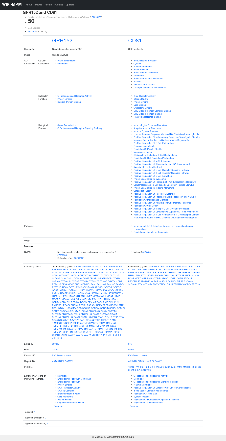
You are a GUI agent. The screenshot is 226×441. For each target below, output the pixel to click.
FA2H (93, 284)
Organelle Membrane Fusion (70, 402)
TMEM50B (98, 329)
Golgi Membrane (65, 396)
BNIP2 (75, 272)
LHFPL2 (56, 296)
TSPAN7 (107, 332)
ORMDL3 (66, 302)
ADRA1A (153, 266)
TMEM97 (56, 332)
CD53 (63, 275)
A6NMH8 (132, 361)
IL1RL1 (55, 293)
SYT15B (75, 320)
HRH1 (131, 275)
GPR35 (180, 272)
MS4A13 (66, 299)
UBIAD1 (56, 335)
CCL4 (121, 272)
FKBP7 (141, 272)
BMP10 (68, 272)
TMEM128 (100, 323)
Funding (58, 4)
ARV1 (102, 269)
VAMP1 (71, 335)
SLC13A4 (73, 311)
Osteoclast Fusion (142, 190)
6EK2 (137, 369)
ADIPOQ (104, 266)
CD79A (137, 269)
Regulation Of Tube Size (145, 393)
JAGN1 (80, 293)
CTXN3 (116, 278)
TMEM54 (108, 329)
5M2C (161, 366)
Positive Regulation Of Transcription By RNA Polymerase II (162, 163)
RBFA (99, 305)
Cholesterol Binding (143, 107)
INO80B (159, 275)
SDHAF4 (165, 281)
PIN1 (111, 302)
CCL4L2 (56, 275)
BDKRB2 (176, 266)
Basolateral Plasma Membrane (148, 78)
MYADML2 (76, 299)
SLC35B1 (112, 311)
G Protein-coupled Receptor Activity (74, 95)
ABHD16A (87, 266)
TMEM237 (57, 329)
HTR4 (137, 275)
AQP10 (73, 269)
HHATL (82, 290)
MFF (89, 296)
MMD (117, 296)
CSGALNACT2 (105, 278)
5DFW (155, 366)
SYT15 (67, 320)
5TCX (192, 366)
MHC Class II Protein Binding (148, 113)
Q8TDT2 (69, 361)
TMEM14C (68, 326)
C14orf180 (91, 272)
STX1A (141, 284)
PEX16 (91, 302)
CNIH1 (70, 278)
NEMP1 (172, 278)
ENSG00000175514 (61, 355)
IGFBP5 (119, 290)
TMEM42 (88, 329)
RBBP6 (141, 281)
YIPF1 (104, 335)
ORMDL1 (56, 302)
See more (58, 406)
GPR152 (62, 40)
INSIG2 (72, 293)
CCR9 (197, 266)
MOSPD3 (56, 299)
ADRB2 (161, 266)
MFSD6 (96, 296)
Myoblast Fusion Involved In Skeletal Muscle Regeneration (162, 140)
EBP (120, 281)
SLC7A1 (85, 317)
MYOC (165, 278)
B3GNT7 (120, 269)
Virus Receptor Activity (145, 95)
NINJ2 (107, 299)
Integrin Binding (141, 98)
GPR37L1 (73, 290)
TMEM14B (57, 326)
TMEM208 (89, 326)
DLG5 (174, 269)
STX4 (121, 317)
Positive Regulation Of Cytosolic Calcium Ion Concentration (162, 387)
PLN (116, 302)
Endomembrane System (69, 393)
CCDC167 (113, 272)
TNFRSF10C (76, 332)
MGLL (103, 296)
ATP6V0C (110, 269)
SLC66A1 (66, 317)
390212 (55, 343)
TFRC (97, 320)
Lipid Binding (140, 104)
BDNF (55, 272)
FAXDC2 (120, 284)
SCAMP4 (72, 308)
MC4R (131, 278)
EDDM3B (56, 284)
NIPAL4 (114, 299)
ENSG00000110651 (137, 355)
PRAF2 (66, 305)
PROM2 (74, 305)
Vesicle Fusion (64, 399)
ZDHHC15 (57, 337)
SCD (79, 308)
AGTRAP (113, 266)
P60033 (158, 361)
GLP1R (155, 272)
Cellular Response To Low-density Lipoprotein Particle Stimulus (164, 184)
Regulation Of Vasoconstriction (148, 402)
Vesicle (137, 81)
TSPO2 (115, 332)
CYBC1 (92, 281)
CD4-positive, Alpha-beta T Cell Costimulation (155, 154)
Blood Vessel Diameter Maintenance (151, 390)
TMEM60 (118, 329)
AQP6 (87, 269)
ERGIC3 (86, 284)
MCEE (138, 278)
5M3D (173, 366)
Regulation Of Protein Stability (148, 149)
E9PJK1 (141, 361)
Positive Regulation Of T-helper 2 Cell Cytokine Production (161, 208)
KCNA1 (88, 293)
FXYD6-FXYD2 (83, 287)
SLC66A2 (75, 317)
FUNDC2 (63, 287)
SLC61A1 (56, 317)
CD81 (135, 40)
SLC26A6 (132, 284)
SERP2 (112, 308)
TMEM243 (68, 329)
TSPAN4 (178, 284)
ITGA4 (166, 275)
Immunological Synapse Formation (150, 125)
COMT (86, 278)
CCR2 (190, 266)
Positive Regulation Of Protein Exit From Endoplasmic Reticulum (165, 181)
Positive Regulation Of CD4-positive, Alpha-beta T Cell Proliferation (166, 211)
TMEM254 (78, 329)
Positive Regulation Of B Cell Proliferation (154, 143)
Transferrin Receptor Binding (147, 116)
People (48, 4)
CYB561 (56, 281)
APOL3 (66, 269)
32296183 (96, 17)
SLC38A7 (94, 314)
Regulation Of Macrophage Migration (151, 199)
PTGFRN (132, 281)
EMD (71, 284)
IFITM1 (144, 275)
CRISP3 (93, 278)
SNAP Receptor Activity (69, 387)
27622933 (62, 255)
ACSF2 (95, 266)
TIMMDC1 (57, 323)
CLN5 (63, 278)
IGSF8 (151, 275)
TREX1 (162, 284)
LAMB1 (103, 293)
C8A (106, 272)
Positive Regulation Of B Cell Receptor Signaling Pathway (161, 169)
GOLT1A (108, 287)
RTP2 (55, 308)
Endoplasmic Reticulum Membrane (74, 378)
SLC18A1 (188, 281)
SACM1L (62, 308)
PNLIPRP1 (57, 305)
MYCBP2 (157, 278)
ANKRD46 (57, 269)
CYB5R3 (84, 281)
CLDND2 (105, 275)
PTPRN (82, 305)
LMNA (197, 275)
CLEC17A (114, 275)
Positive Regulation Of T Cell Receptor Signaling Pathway (161, 172)
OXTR (180, 278)
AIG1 (120, 266)
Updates (70, 4)
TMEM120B (89, 323)
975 (130, 343)
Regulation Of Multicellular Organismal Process (156, 399)
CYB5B (75, 281)
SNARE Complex (65, 390)
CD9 (144, 269)
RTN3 (121, 305)
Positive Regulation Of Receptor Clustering (154, 193)
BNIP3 (82, 272)
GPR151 (64, 290)
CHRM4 (150, 269)
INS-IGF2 (64, 293)
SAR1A (157, 281)
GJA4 (148, 272)
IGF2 (111, 290)
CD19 (131, 269)
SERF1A (95, 308)
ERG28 (78, 284)
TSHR (170, 284)
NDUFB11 (92, 299)
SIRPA (180, 281)
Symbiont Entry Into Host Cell (148, 166)
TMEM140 (111, 323)
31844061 (147, 252)
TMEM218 (100, 326)
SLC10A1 (64, 311)
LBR (182, 275)
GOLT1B (117, 287)
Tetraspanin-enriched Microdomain (150, 87)
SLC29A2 (83, 311)
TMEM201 (79, 326)
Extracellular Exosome (144, 84)
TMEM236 (111, 326)
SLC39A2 (104, 314)
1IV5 (137, 366)
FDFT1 (55, 287)
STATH (101, 317)
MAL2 (84, 296)
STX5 (55, 320)
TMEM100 (78, 323)
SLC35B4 (56, 314)
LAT (110, 293)
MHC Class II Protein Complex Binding (152, 110)
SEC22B (86, 308)
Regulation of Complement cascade (151, 231)
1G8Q (131, 366)
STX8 (61, 320)
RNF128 (149, 281)
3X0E (142, 366)
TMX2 (156, 284)
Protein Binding (64, 98)
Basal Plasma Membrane (146, 72)
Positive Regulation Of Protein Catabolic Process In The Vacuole (165, 196)
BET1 (61, 272)
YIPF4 (111, 335)
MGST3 (110, 296)
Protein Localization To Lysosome (150, 178)
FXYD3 (71, 287)
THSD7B (111, 320)
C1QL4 (100, 272)
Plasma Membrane (66, 60)
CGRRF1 (96, 275)
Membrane (62, 63)
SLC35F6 (66, 314)
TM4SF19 (67, 323)
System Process (142, 396)
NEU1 (101, 299)
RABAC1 (91, 305)
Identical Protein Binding (69, 101)
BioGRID (32, 31)
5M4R (186, 366)
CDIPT (81, 275)
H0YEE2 (150, 361)
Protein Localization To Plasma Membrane (154, 187)
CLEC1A (56, 278)
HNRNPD (195, 272)
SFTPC (55, 311)
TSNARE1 (88, 332)
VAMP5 (87, 335)
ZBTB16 (196, 284)
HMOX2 (98, 290)
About (29, 4)
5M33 (167, 366)
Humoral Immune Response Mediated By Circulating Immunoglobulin (166, 134)
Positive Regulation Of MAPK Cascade (152, 160)
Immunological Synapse (145, 60)
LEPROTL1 (117, 293)
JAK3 (173, 275)
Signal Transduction (66, 125)
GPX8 (187, 272)
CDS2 (88, 275)
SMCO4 (93, 317)
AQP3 (81, 269)
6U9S (143, 369)
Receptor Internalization (145, 146)
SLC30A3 (93, 311)
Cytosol (137, 63)
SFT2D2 (121, 308)
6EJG (198, 366)
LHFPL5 (64, 296)
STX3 (115, 317)
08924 (131, 349)
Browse (38, 4)
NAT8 (84, 299)
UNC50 (64, 335)
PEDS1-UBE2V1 (79, 302)
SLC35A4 (102, 311)
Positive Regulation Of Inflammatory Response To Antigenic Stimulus (167, 137)
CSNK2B (166, 269)
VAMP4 (79, 335)
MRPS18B (147, 278)
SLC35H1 (75, 314)
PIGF (105, 302)
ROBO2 (114, 305)
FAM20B (111, 284)
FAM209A (101, 284)
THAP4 (148, 284)
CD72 (69, 275)
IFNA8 (106, 290)
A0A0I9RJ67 (58, 361)
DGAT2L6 (112, 281)
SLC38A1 (85, 314)
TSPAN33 (98, 332)
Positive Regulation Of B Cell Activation (153, 175)
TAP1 (82, 320)
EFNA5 (65, 284)
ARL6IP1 (95, 269)
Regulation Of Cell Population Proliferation (154, 157)
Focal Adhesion (141, 69)
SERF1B (104, 308)
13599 (55, 349)
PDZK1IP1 (188, 278)
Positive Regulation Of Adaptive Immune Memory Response (162, 202)
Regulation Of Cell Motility (146, 205)
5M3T (179, 366)
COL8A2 (78, 278)
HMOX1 (90, 290)
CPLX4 (158, 269)
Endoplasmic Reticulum (68, 381)
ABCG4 (77, 266)
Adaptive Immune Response (147, 128)
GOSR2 (56, 290)
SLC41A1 (114, 314)
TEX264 (90, 320)
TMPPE (65, 332)
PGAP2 (98, 302)
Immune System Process (146, 131)
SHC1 (173, 281)
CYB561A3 (66, 281)
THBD (104, 320)
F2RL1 (194, 269)
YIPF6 (118, 335)
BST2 (184, 266)
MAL (78, 296)
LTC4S (72, 296)
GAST (94, 287)
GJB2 (100, 287)
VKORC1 (96, 335)
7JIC (148, 369)
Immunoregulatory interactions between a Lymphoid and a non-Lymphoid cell (163, 227)
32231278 (78, 257)
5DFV (148, 366)
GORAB (163, 272)
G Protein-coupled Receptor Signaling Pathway (79, 128)
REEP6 (106, 305)
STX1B (108, 317)
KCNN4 (95, 293)
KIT (178, 275)
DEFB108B (101, 281)
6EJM (131, 369)
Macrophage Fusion (143, 152)
